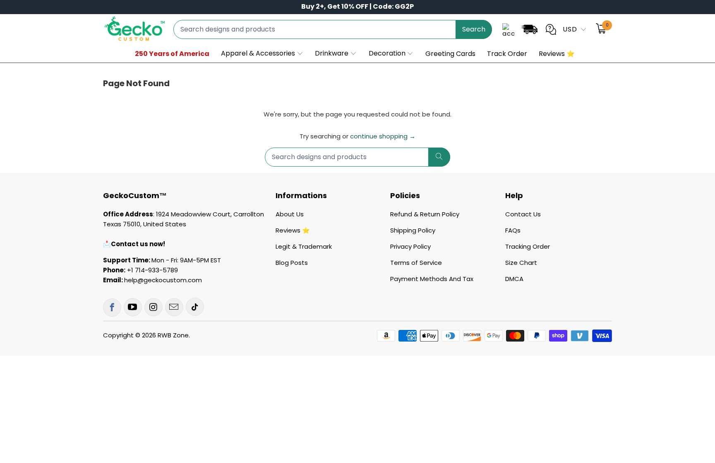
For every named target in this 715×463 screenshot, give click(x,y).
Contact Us (523, 214)
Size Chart (521, 262)
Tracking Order (527, 246)
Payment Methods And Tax (431, 278)
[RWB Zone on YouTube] (133, 307)
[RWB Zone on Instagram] (153, 307)
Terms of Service (416, 262)
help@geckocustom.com (163, 280)
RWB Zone (173, 335)
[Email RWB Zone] (174, 307)
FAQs (513, 230)
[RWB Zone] (134, 29)
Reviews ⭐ (293, 230)
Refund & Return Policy (424, 214)
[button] (262, 53)
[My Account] (508, 29)
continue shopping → (382, 136)
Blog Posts (292, 262)
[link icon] (529, 30)
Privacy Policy (410, 246)
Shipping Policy (412, 230)
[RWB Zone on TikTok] (195, 307)
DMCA (514, 278)
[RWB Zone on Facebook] (112, 307)
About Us (290, 214)
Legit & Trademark (304, 246)
